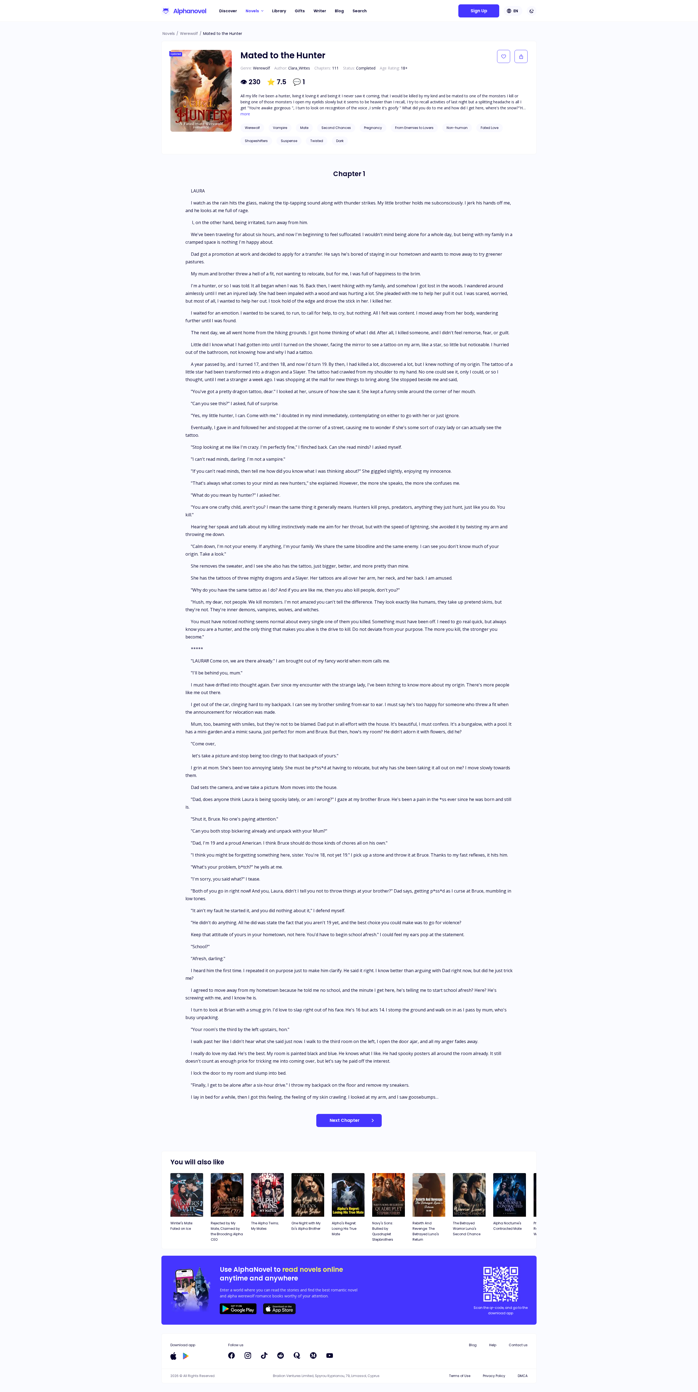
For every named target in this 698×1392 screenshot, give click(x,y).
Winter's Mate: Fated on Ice (181, 1226)
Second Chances (336, 127)
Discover (228, 11)
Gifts (300, 11)
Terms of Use (459, 1375)
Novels (169, 33)
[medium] (313, 1355)
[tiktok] (264, 1355)
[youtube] (329, 1355)
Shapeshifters (256, 140)
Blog (339, 11)
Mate (304, 127)
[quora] (297, 1355)
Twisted (316, 140)
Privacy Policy (494, 1375)
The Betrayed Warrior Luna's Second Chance (466, 1228)
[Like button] (503, 56)
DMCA (523, 1375)
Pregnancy (373, 127)
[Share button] (521, 56)
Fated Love (489, 127)
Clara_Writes (299, 68)
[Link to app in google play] (186, 1356)
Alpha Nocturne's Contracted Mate (507, 1226)
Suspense (289, 140)
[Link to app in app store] (173, 1356)
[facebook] (231, 1355)
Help (492, 1345)
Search (360, 11)
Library (279, 11)
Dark (340, 140)
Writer (320, 11)
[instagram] (248, 1355)
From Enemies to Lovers (414, 127)
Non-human (457, 127)
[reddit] (280, 1355)
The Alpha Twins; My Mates (265, 1226)
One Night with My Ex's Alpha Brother (306, 1226)
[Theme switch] (532, 11)
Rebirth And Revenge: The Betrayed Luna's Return (426, 1231)
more (245, 114)
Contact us (518, 1345)
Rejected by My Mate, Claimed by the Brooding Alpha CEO (227, 1231)
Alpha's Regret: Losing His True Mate (344, 1228)
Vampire (280, 127)
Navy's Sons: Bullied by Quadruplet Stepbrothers (382, 1231)
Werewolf (189, 33)
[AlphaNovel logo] (183, 11)
